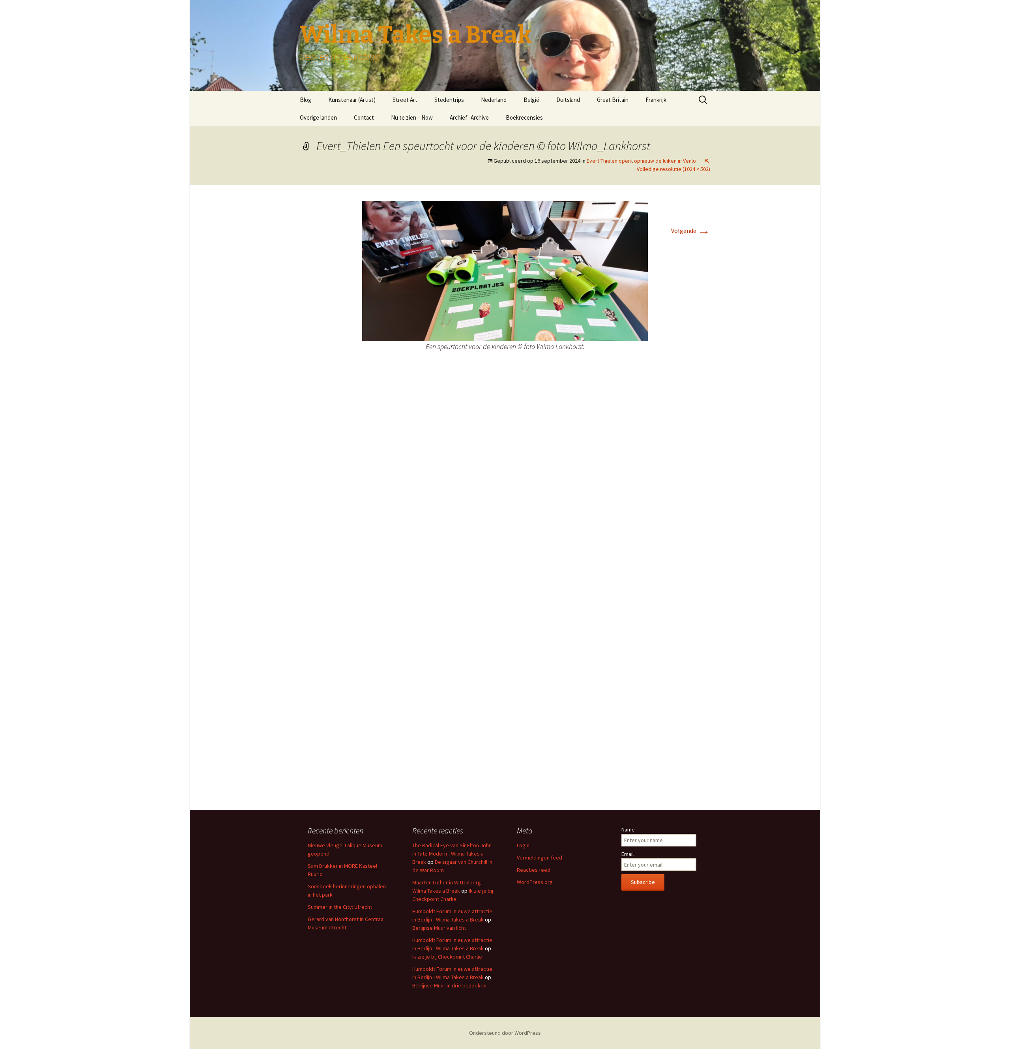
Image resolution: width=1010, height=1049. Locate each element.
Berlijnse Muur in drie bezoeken (449, 985)
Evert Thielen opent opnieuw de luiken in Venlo (641, 160)
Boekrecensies (524, 117)
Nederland (494, 99)
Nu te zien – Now (412, 117)
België (531, 99)
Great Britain (612, 99)
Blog (305, 99)
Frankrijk (655, 99)
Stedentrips (449, 99)
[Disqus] (505, 485)
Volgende (690, 231)
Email (627, 854)
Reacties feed (533, 869)
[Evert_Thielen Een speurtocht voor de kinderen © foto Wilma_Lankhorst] (505, 270)
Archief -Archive (469, 117)
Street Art (405, 99)
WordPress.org (535, 882)
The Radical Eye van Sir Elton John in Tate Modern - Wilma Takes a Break (452, 853)
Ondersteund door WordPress (505, 1032)
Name (628, 829)
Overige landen (318, 117)
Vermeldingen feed (539, 857)
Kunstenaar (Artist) (352, 99)
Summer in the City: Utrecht (340, 906)
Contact (364, 117)
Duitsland (568, 99)
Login (523, 845)
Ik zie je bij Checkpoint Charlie (447, 956)
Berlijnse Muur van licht (439, 927)
